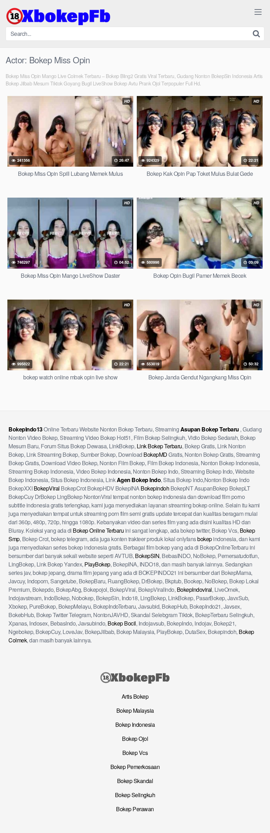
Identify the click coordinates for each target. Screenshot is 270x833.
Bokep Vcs (135, 753)
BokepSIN (147, 556)
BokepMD (155, 454)
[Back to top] (257, 817)
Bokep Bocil (122, 623)
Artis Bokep (135, 696)
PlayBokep (97, 564)
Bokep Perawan (135, 809)
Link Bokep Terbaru (159, 446)
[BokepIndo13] (58, 16)
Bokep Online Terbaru (98, 530)
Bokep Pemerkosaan (135, 767)
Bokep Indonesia (135, 724)
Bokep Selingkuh (135, 795)
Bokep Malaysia (135, 710)
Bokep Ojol (135, 739)
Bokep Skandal (135, 781)
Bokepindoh (155, 488)
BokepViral (47, 488)
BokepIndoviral (194, 589)
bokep (204, 539)
